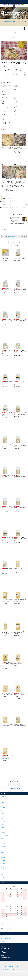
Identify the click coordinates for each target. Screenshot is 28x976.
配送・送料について (12, 966)
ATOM (13, 969)
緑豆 (2, 841)
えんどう (3, 821)
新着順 (13, 236)
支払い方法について (5, 966)
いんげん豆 (3, 816)
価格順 (9, 236)
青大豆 (2, 802)
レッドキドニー (4, 835)
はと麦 (14, 37)
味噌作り (3, 857)
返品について (19, 966)
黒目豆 (2, 838)
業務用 (2, 877)
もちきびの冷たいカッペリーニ (18, 788)
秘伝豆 (22, 35)
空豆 (2, 849)
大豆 (2, 799)
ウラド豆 (3, 843)
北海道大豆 (3, 796)
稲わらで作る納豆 (22, 21)
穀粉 (2, 874)
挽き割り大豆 (4, 866)
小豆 (2, 810)
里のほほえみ (17, 35)
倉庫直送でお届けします (9, 21)
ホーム (2, 788)
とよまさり (11, 35)
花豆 (2, 818)
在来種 (2, 827)
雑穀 (2, 852)
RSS (10, 969)
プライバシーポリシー (15, 967)
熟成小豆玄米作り (5, 855)
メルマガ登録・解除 (5, 969)
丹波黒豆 (3, 807)
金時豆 (2, 813)
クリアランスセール (14, 23)
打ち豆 (2, 868)
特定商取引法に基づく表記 (6, 967)
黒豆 (2, 804)
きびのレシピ (8, 788)
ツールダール (4, 846)
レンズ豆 (3, 832)
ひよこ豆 (3, 830)
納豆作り (6, 35)
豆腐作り (3, 860)
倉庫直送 (3, 880)
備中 (2, 824)
